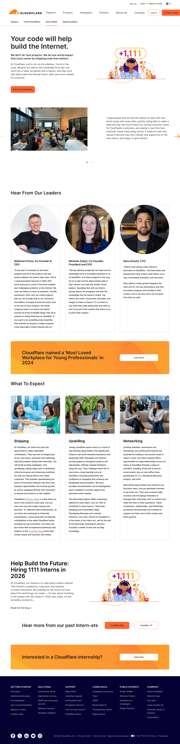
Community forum (73, 700)
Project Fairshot (127, 708)
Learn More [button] (139, 357)
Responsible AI (99, 705)
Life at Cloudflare (32, 22)
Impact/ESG (152, 717)
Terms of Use (99, 736)
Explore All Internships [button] (23, 89)
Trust (95, 696)
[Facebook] (13, 736)
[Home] (26, 12)
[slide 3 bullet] (93, 162)
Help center (70, 691)
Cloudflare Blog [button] (117, 625)
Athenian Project (127, 696)
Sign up (133, 3)
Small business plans (20, 696)
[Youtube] (33, 736)
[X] (19, 736)
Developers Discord (74, 705)
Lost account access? (75, 709)
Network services (46, 708)
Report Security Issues (118, 736)
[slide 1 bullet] (86, 162)
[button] (131, 64)
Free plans (15, 691)
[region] (90, 130)
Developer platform (47, 713)
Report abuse (99, 714)
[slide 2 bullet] (90, 162)
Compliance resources (103, 691)
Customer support (73, 696)
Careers (14, 22)
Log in (154, 12)
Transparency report (102, 709)
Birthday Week (32, 499)
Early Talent (51, 22)
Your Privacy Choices (146, 736)
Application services (47, 696)
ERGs (140, 475)
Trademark (163, 736)
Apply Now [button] (139, 657)
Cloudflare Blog (36, 531)
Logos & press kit (155, 705)
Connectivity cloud (46, 691)
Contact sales (17, 714)
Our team (151, 700)
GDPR (95, 700)
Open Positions (70, 22)
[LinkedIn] (26, 736)
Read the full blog (20, 607)
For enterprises (18, 700)
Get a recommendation (21, 705)
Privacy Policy (84, 736)
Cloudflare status (73, 714)
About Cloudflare (155, 691)
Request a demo (18, 709)
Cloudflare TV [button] (146, 625)
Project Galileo (126, 691)
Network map (153, 696)
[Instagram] (40, 736)
